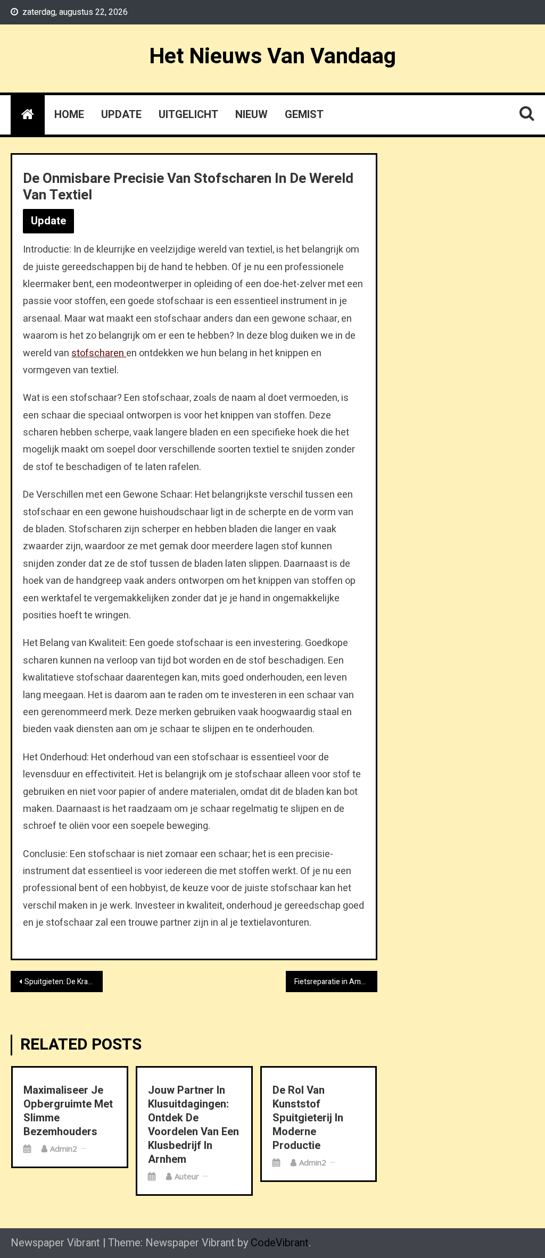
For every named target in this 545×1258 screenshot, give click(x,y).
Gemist (304, 114)
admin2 (63, 1148)
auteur (187, 1176)
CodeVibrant (280, 1243)
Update (121, 114)
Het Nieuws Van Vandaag (272, 56)
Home (69, 114)
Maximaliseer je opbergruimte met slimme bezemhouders (68, 1111)
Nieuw (251, 114)
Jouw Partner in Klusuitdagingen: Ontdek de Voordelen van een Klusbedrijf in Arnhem (193, 1125)
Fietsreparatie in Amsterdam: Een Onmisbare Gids (335, 981)
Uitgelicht (188, 114)
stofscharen (98, 353)
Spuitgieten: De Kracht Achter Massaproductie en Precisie (63, 981)
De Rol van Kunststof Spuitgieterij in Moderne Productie (307, 1118)
